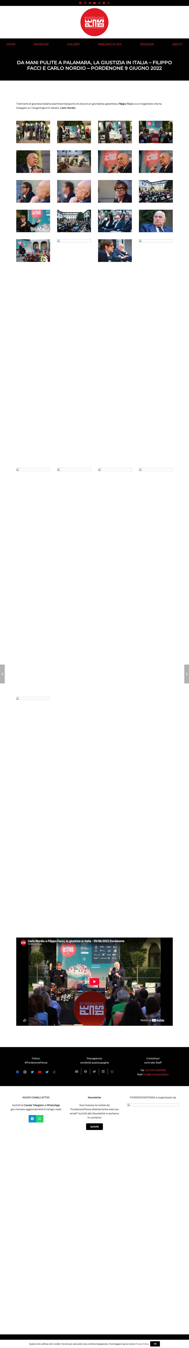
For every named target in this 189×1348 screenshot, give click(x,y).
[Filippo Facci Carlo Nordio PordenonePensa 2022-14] (33, 221)
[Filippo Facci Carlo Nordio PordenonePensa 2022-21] (74, 161)
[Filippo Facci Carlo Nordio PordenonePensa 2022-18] (33, 191)
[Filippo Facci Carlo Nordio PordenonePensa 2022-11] (156, 221)
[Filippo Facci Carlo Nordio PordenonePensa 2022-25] (74, 132)
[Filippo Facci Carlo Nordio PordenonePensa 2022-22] (33, 161)
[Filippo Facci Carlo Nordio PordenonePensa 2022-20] (115, 161)
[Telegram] (104, 3)
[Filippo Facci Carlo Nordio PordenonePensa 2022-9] (74, 350)
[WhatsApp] (108, 3)
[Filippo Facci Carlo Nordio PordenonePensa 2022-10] (33, 250)
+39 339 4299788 (155, 1070)
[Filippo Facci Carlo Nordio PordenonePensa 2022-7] (156, 350)
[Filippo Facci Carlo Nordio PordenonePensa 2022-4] (115, 579)
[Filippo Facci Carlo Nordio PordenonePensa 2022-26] (33, 132)
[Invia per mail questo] (76, 1072)
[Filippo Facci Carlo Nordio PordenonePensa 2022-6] (33, 579)
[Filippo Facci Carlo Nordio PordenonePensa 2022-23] (156, 132)
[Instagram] (85, 3)
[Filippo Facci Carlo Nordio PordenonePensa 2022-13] (74, 221)
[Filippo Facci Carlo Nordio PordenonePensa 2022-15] (156, 191)
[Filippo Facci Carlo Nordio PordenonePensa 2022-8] (115, 250)
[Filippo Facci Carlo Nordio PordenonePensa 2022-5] (74, 579)
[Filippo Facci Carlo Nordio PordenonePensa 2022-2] (33, 808)
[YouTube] (94, 3)
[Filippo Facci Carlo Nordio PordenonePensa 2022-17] (74, 191)
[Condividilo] (85, 1072)
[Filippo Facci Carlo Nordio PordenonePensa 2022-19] (156, 161)
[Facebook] (80, 3)
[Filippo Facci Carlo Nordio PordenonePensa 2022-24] (115, 132)
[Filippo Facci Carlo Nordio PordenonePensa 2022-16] (115, 191)
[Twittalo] (94, 1072)
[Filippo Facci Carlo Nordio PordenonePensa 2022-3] (156, 579)
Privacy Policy (142, 1344)
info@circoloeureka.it (156, 1074)
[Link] (94, 22)
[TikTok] (99, 3)
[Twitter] (89, 3)
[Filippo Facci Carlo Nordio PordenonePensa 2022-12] (115, 221)
